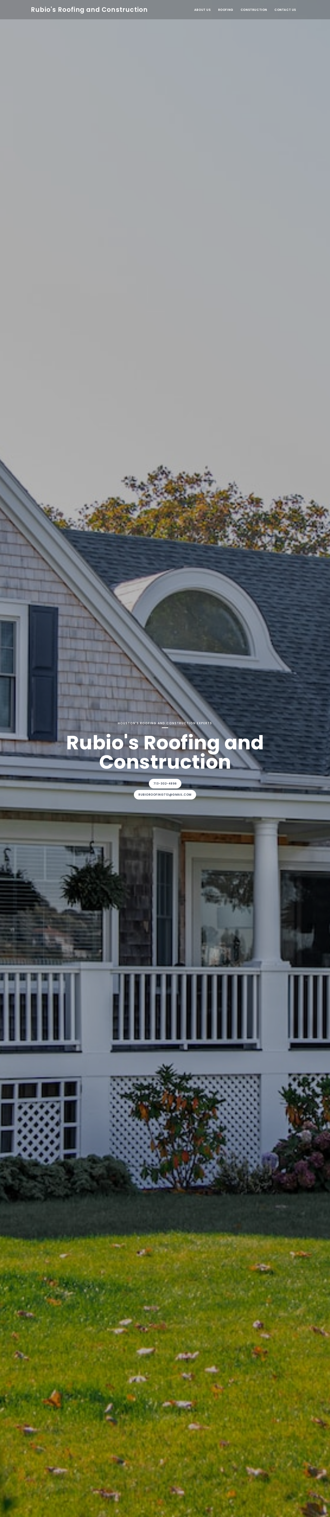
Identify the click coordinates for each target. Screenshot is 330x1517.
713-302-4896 (165, 783)
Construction (254, 10)
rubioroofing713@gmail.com (165, 795)
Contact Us (285, 10)
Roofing (225, 10)
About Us (202, 10)
